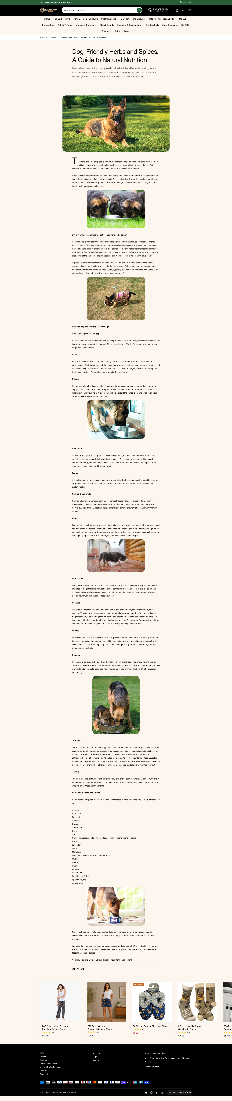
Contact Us (44, 1074)
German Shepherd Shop (54, 1092)
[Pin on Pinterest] (82, 969)
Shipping (43, 1057)
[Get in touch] (183, 10)
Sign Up (96, 1060)
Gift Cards (44, 1070)
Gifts (117, 31)
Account (96, 1053)
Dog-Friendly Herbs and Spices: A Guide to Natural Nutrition (82, 37)
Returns (43, 1060)
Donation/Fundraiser (49, 1063)
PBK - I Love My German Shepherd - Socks (190, 1027)
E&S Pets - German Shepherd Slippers (151, 1026)
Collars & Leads (108, 19)
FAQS (42, 1053)
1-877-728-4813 (152, 1066)
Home (44, 37)
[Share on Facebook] (73, 969)
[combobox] (102, 10)
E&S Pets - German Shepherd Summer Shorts (100, 1027)
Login (95, 1057)
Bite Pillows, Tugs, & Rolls (161, 19)
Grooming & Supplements (129, 25)
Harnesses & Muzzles (85, 25)
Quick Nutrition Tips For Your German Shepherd (110, 960)
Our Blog (52, 37)
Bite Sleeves (139, 19)
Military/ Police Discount (50, 1067)
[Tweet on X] (78, 969)
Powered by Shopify (69, 1092)
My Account (187, 2)
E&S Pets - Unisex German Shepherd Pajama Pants (55, 1027)
